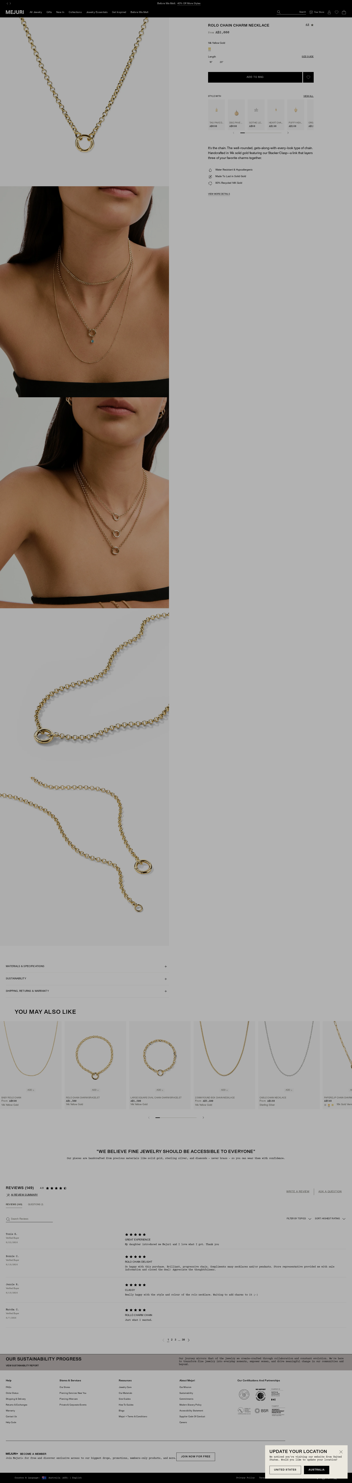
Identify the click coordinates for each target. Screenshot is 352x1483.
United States (285, 1470)
